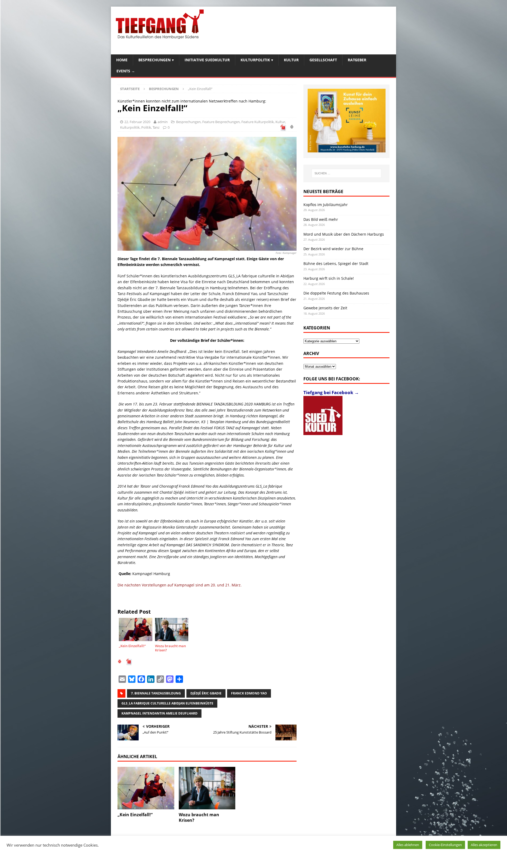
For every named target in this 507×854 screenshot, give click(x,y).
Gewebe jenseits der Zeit (325, 307)
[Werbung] (347, 120)
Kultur (291, 59)
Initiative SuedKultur (207, 59)
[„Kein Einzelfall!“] (146, 788)
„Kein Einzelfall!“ (135, 815)
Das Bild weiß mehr (320, 219)
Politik (146, 127)
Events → (125, 70)
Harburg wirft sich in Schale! (328, 278)
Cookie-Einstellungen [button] (445, 844)
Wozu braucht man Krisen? (199, 817)
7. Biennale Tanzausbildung (156, 693)
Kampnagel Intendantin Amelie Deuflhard (159, 713)
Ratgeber (357, 59)
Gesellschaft (323, 59)
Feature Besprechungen (221, 121)
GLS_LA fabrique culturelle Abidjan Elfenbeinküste (167, 703)
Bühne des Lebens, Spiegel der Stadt (335, 263)
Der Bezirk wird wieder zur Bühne (333, 248)
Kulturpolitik (255, 59)
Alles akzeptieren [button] (484, 844)
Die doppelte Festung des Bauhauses (336, 293)
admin (163, 121)
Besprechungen (154, 59)
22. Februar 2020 (137, 121)
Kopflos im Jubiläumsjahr (325, 204)
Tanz (156, 127)
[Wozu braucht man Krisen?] (207, 788)
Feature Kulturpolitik (257, 121)
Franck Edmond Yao (249, 693)
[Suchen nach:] (346, 173)
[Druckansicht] (292, 127)
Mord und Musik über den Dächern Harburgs (343, 234)
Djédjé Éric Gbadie (206, 693)
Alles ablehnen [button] (407, 844)
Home (122, 59)
